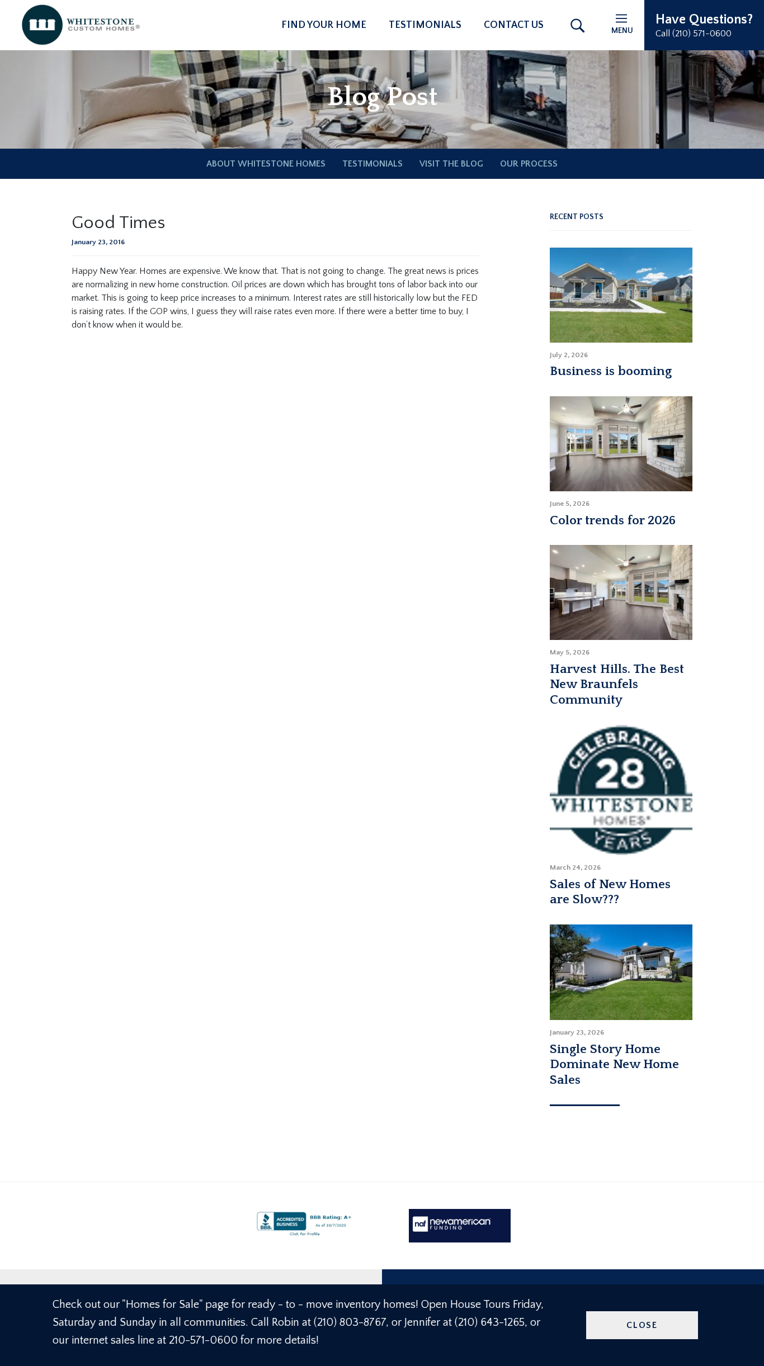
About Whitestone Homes (266, 164)
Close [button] (642, 1325)
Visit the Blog (451, 164)
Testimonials (425, 25)
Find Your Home (323, 25)
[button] (704, 25)
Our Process (529, 164)
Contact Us (514, 25)
